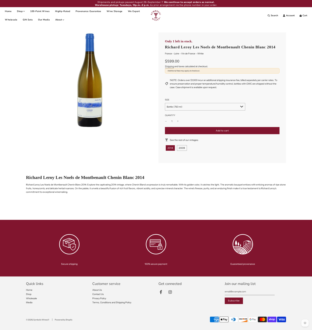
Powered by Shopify (63, 319)
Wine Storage (115, 11)
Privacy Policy (99, 298)
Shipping (169, 66)
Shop (28, 294)
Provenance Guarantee (88, 11)
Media (29, 302)
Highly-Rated (62, 11)
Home (8, 11)
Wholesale (11, 19)
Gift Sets (28, 19)
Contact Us (98, 294)
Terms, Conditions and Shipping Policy (111, 302)
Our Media (44, 19)
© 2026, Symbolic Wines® (37, 319)
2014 (170, 148)
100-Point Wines (40, 11)
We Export (134, 11)
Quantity (170, 115)
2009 (182, 148)
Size (167, 99)
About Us (97, 289)
